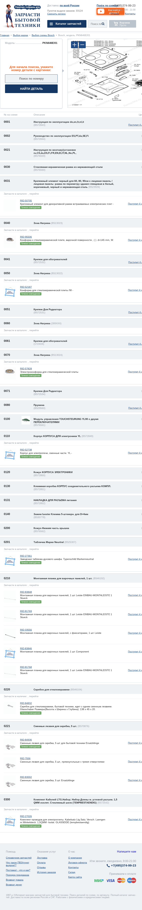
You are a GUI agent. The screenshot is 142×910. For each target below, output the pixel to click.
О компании (75, 857)
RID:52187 (26, 287)
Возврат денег (14, 884)
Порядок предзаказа (17, 875)
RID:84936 (26, 739)
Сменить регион (56, 13)
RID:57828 (26, 368)
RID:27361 (26, 556)
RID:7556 (25, 758)
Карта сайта (75, 877)
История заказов (46, 872)
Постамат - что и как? (18, 870)
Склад (71, 872)
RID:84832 (26, 703)
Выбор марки (20, 35)
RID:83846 (26, 648)
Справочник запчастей (19, 857)
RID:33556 (26, 629)
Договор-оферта (77, 862)
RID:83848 (26, 592)
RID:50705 (26, 200)
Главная (4, 35)
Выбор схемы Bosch (43, 35)
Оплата (41, 862)
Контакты (130, 13)
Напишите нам (126, 851)
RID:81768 (26, 667)
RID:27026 (26, 816)
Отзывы (115, 13)
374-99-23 (123, 5)
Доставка (42, 857)
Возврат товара (14, 879)
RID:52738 (26, 449)
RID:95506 (26, 236)
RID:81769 (26, 611)
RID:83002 (26, 777)
